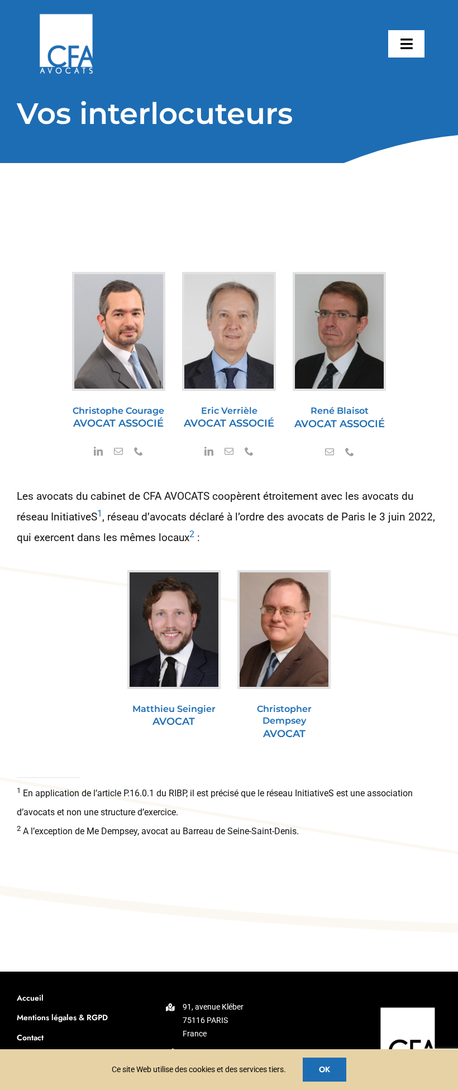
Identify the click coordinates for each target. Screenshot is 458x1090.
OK (324, 1069)
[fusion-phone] (138, 451)
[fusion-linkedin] (98, 451)
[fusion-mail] (118, 451)
